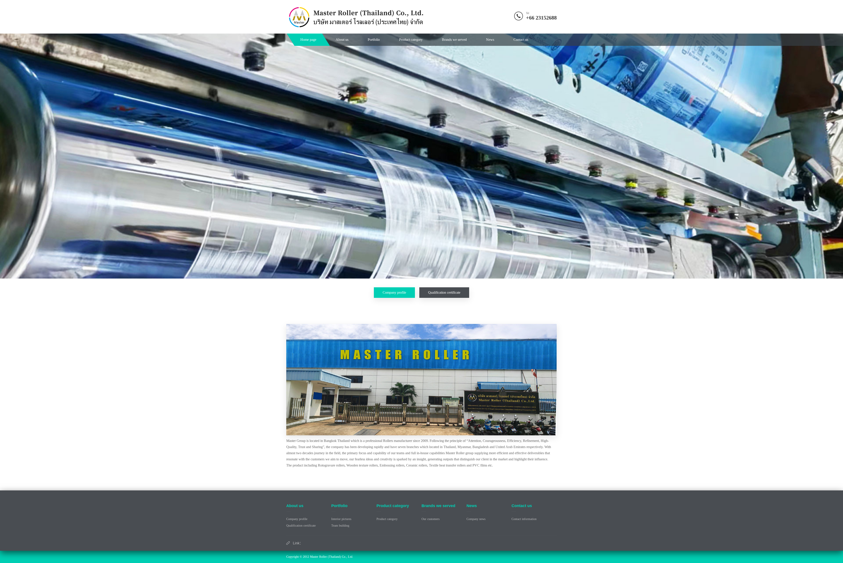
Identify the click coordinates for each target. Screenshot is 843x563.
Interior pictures (341, 519)
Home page (308, 39)
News (490, 39)
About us (342, 39)
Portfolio (374, 39)
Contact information (524, 519)
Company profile (394, 292)
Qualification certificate (444, 292)
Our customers (431, 519)
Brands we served (454, 39)
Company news (476, 519)
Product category (411, 39)
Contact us (520, 39)
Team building (340, 525)
